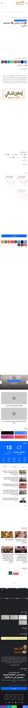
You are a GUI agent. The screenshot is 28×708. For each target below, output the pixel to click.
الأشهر (23, 466)
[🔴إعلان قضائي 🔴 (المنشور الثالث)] (9, 177)
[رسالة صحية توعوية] (7, 534)
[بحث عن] (26, 3)
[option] (14, 382)
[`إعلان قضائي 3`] (23, 617)
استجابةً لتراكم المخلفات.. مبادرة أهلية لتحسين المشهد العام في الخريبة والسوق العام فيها (10, 472)
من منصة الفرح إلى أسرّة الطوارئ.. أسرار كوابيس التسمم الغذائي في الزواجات (10, 499)
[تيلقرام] (9, 62)
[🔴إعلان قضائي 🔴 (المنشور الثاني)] (14, 398)
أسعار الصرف (6, 699)
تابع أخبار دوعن (23, 634)
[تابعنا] (2, 590)
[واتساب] (12, 62)
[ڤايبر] (3, 706)
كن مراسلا (6, 696)
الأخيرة (14, 466)
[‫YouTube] (15, 665)
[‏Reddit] (9, 241)
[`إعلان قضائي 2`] (5, 617)
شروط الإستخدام (13, 699)
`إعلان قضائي (14, 384)
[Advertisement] (14, 42)
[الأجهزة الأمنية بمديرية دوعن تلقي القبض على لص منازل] (14, 414)
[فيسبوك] (25, 62)
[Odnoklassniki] (2, 241)
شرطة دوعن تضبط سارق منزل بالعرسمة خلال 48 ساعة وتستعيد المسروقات (10, 485)
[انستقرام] (13, 665)
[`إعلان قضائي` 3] (14, 617)
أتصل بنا (14, 696)
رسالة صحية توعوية (9, 539)
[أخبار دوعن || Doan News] (20, 3)
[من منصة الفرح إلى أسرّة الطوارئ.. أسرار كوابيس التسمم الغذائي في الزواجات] (23, 500)
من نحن (18, 696)
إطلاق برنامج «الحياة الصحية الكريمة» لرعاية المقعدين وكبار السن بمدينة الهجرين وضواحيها (10, 479)
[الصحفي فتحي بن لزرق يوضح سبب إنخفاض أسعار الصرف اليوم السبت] (21, 534)
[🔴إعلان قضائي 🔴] (21, 191)
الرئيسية (24, 17)
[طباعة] (2, 62)
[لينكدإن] (19, 62)
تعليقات (4, 466)
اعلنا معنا (10, 696)
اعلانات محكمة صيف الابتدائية (16, 17)
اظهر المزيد (14, 235)
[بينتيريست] (15, 62)
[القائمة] (1, 3)
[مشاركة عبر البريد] (5, 62)
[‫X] (22, 62)
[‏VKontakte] (5, 241)
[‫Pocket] (25, 244)
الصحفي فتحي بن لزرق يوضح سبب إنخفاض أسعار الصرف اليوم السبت (21, 541)
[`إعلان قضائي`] (23, 622)
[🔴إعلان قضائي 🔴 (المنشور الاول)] (21, 177)
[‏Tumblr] (15, 241)
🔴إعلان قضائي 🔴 (23, 194)
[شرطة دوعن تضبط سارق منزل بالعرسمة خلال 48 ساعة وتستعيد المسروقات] (23, 485)
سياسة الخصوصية (20, 699)
